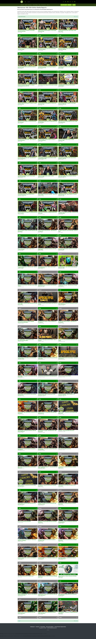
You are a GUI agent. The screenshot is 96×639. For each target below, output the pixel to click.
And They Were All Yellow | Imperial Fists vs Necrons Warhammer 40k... (27, 67)
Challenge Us (32, 626)
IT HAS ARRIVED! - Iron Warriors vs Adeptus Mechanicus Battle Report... (68, 613)
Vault (26, 4)
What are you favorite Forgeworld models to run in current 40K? (67, 485)
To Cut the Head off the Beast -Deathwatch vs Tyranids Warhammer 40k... (67, 249)
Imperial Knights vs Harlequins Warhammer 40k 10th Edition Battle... (47, 249)
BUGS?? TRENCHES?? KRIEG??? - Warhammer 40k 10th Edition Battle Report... (47, 467)
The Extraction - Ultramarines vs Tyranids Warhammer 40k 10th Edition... (47, 449)
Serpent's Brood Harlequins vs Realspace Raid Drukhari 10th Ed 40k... (47, 213)
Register (69, 4)
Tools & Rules (35, 4)
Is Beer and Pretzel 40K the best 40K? (64, 448)
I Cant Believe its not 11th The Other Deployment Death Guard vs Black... (67, 67)
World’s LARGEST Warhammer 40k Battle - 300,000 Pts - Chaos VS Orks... (48, 194)
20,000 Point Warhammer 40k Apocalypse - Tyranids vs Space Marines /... (68, 358)
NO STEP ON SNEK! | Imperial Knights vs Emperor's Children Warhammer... (47, 140)
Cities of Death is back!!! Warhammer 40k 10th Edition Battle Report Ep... (27, 395)
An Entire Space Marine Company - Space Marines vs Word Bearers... (67, 322)
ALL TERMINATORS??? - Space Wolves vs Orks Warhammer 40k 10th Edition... (26, 340)
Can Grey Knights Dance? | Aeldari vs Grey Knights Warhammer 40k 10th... (67, 104)
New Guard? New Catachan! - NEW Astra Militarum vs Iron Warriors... (47, 322)
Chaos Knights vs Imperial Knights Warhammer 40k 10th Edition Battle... (27, 304)
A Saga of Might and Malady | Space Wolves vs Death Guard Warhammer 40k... (47, 158)
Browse (29, 4)
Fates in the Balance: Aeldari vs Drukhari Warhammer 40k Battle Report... (27, 231)
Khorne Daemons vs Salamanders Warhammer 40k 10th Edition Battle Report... (68, 304)
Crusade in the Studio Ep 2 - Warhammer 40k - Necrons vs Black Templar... (27, 267)
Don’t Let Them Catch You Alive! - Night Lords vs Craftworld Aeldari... (26, 249)
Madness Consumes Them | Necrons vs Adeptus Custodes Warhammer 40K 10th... (26, 85)
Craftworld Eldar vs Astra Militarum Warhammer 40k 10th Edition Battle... (27, 358)
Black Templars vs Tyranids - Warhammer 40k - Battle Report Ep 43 (47, 431)
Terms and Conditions (50, 626)
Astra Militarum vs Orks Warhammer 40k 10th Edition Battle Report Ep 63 (47, 285)
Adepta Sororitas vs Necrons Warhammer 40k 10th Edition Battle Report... (26, 613)
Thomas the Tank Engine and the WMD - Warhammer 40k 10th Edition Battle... (68, 213)
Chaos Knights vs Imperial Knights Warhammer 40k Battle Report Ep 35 (27, 504)
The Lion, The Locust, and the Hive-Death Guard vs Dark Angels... (67, 340)
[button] (63, 2)
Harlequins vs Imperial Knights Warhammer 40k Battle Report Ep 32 (47, 522)
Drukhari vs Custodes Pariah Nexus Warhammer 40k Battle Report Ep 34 (47, 504)
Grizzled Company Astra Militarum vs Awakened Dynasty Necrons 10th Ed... (27, 213)
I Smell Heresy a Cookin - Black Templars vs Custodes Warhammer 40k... (67, 194)
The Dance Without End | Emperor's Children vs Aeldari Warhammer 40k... (27, 104)
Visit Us (48, 4)
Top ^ (20, 620)
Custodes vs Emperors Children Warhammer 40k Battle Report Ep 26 (47, 576)
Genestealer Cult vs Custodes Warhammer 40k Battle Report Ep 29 (67, 540)
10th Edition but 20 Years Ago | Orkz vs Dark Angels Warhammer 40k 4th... (47, 49)
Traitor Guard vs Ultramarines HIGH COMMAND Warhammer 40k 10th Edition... (26, 322)
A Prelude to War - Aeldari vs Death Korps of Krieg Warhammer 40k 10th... (46, 395)
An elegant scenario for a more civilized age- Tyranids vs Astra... (68, 231)
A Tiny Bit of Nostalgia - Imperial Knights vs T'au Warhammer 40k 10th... (66, 395)
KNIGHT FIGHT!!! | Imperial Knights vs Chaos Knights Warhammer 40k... (47, 31)
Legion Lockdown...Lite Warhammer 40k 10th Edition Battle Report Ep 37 (27, 485)
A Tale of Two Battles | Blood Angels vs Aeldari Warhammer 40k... (66, 140)
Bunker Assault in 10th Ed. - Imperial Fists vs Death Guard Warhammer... (46, 267)
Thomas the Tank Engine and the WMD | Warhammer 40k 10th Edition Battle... (27, 49)
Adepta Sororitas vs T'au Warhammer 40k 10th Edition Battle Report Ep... (47, 413)
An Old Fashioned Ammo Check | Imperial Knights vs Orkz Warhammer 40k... (47, 67)
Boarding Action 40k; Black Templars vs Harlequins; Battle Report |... (27, 449)
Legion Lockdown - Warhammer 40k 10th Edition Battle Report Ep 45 (67, 413)
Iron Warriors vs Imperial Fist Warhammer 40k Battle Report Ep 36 (47, 485)
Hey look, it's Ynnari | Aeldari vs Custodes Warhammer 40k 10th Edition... (27, 122)
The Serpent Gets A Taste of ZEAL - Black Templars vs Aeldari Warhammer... (27, 140)
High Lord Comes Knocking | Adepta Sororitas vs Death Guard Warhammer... (67, 122)
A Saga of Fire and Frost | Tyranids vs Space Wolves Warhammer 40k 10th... (67, 158)
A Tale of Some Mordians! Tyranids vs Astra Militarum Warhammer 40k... (27, 558)
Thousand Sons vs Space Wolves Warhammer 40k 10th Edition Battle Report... (47, 595)
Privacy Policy (42, 626)
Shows (22, 4)
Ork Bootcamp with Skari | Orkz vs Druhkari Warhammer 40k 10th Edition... (47, 122)
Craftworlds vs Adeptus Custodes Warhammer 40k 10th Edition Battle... (47, 358)
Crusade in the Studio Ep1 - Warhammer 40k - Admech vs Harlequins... (67, 285)
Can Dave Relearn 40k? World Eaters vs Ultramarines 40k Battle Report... (27, 413)
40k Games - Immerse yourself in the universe (66, 430)
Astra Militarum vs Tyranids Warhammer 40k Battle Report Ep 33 (67, 504)
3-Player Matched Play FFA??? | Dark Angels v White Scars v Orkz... (67, 31)
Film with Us (43, 4)
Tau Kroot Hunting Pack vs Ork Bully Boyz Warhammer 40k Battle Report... (67, 522)
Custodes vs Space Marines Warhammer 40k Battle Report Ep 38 (67, 467)
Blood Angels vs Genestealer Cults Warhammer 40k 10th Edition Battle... (27, 376)
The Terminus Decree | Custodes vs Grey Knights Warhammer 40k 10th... (26, 31)
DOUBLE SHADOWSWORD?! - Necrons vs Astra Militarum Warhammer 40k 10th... (27, 595)
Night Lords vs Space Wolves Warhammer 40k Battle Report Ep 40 (27, 467)
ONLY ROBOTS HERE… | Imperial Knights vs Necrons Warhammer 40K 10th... (67, 176)
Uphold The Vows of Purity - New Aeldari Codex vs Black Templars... (27, 285)
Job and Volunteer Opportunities (60, 626)
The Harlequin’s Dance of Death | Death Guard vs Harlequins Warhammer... (26, 194)
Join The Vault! (64, 4)
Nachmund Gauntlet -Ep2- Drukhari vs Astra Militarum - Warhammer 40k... (68, 267)
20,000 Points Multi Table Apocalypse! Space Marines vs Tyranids (48, 304)
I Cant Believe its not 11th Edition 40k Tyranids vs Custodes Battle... (66, 85)
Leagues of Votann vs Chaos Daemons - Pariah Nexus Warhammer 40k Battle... (27, 540)
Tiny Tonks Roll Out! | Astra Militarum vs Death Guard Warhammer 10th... (47, 104)
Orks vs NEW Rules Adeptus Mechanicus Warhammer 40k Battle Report (67, 595)
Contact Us (38, 626)
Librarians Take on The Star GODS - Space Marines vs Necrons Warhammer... (27, 158)
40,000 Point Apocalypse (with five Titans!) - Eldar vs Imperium (47, 340)
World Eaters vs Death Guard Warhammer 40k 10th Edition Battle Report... (67, 558)
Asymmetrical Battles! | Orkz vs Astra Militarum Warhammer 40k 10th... (66, 49)
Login (74, 4)
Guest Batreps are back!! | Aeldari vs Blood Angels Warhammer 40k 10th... (26, 176)
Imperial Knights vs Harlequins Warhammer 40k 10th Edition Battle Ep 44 (27, 431)
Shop (39, 4)
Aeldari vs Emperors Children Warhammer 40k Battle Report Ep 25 (67, 576)
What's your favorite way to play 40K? (24, 521)
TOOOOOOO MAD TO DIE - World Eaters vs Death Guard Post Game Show (47, 558)
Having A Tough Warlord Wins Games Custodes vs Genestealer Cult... (46, 540)
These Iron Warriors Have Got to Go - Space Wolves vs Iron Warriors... (47, 231)
